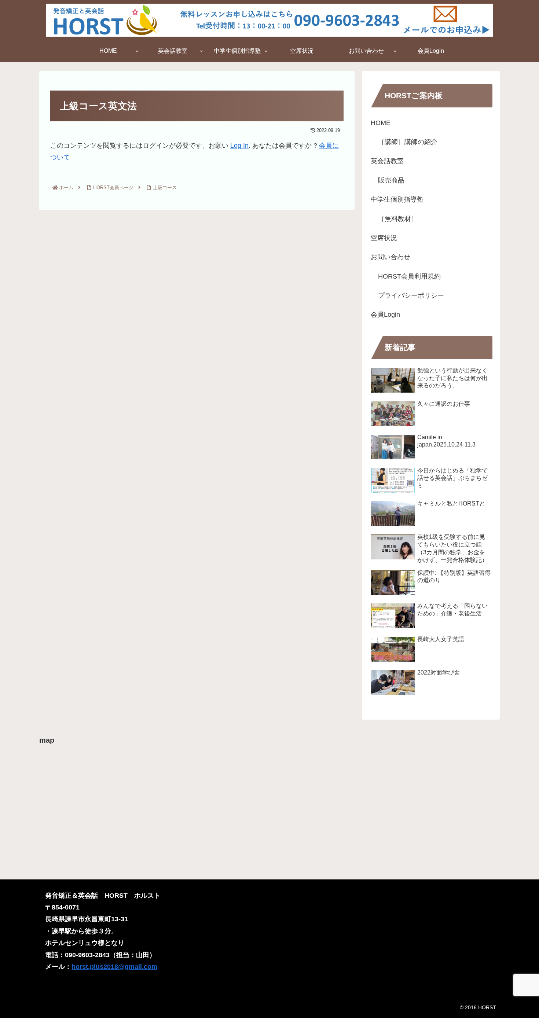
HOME (380, 122)
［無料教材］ (398, 219)
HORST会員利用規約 (409, 276)
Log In (239, 145)
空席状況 (384, 238)
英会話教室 (387, 161)
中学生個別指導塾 (397, 199)
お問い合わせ (390, 257)
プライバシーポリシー (411, 295)
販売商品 (391, 180)
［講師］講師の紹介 (407, 142)
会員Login (385, 314)
